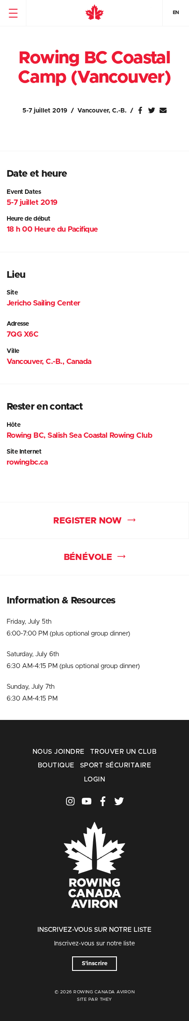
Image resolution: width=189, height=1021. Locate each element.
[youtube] (86, 801)
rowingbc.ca (27, 462)
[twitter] (119, 801)
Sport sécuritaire (115, 765)
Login (94, 779)
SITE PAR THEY (94, 999)
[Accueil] (94, 13)
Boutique (56, 765)
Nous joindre (59, 751)
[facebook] (103, 801)
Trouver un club (123, 751)
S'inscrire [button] (95, 963)
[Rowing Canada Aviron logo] (94, 920)
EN (176, 12)
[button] (13, 13)
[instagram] (70, 801)
